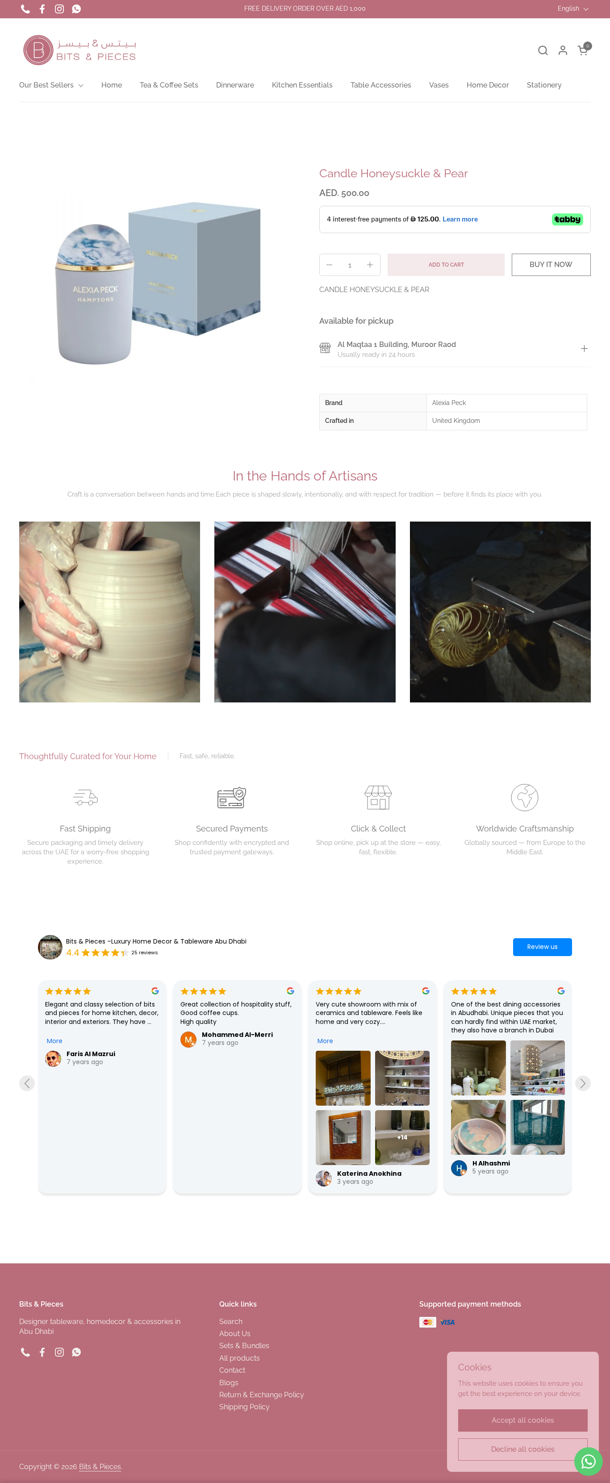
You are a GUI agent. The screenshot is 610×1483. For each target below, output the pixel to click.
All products (239, 1358)
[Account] (562, 50)
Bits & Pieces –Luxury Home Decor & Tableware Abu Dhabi (156, 941)
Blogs (228, 1383)
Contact (232, 1370)
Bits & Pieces (100, 1466)
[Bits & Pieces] (80, 50)
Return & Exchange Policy (261, 1395)
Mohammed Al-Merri (102, 1035)
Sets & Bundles (244, 1345)
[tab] (584, 350)
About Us (235, 1333)
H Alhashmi (356, 1163)
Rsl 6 (479, 1054)
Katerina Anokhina (234, 1173)
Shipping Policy (244, 1407)
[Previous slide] (27, 1083)
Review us (542, 946)
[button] (542, 50)
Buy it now (551, 264)
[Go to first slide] (583, 1083)
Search (230, 1321)
